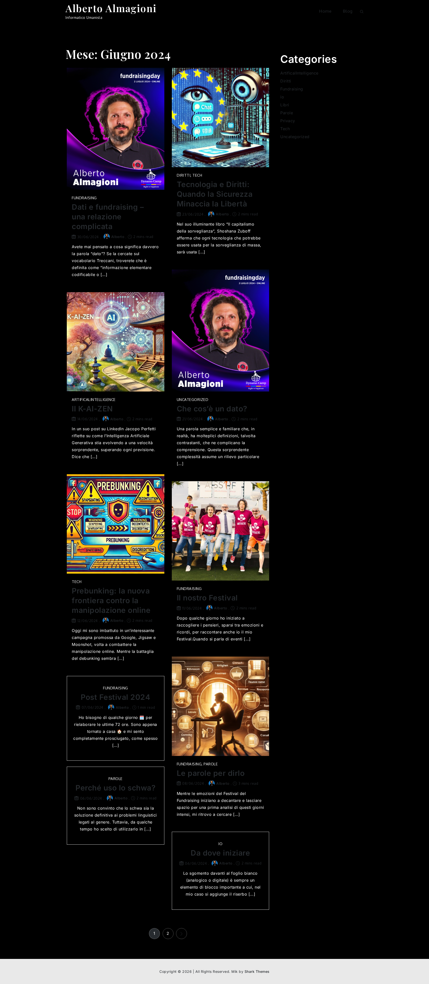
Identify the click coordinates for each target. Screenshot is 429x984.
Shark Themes (257, 971)
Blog (348, 11)
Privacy (287, 120)
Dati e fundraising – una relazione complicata (108, 216)
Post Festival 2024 (115, 697)
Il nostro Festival (207, 597)
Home (325, 11)
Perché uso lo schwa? (115, 787)
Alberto (117, 237)
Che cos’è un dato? (212, 408)
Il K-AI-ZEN (92, 408)
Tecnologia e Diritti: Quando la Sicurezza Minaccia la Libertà (215, 194)
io (220, 843)
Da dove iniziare (220, 852)
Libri (284, 104)
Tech (197, 175)
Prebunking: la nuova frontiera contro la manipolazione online (111, 600)
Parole (211, 764)
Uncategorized (193, 399)
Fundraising (84, 198)
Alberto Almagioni (111, 8)
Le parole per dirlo (211, 773)
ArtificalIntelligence (94, 399)
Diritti (184, 175)
